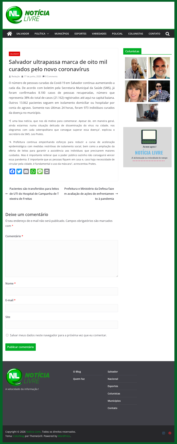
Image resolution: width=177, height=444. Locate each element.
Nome (10, 283)
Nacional (113, 378)
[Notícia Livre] (9, 34)
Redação (16, 76)
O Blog (77, 371)
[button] (47, 33)
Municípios (62, 33)
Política (40, 33)
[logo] (27, 370)
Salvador (22, 33)
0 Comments (51, 76)
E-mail (10, 300)
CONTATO (154, 33)
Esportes (80, 33)
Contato (112, 408)
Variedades (99, 33)
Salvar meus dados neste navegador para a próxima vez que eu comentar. (58, 335)
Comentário (14, 236)
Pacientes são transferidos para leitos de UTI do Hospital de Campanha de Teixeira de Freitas (34, 194)
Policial (117, 33)
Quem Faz (79, 378)
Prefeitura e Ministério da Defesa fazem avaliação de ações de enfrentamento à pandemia (89, 194)
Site (7, 317)
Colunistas (135, 33)
